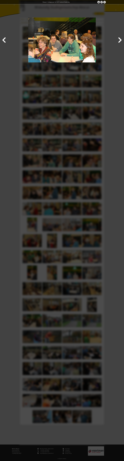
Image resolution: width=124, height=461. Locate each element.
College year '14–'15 (53, 2)
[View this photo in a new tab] (101, 2)
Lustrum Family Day (65, 2)
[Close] (104, 2)
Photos (44, 2)
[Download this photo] (98, 2)
